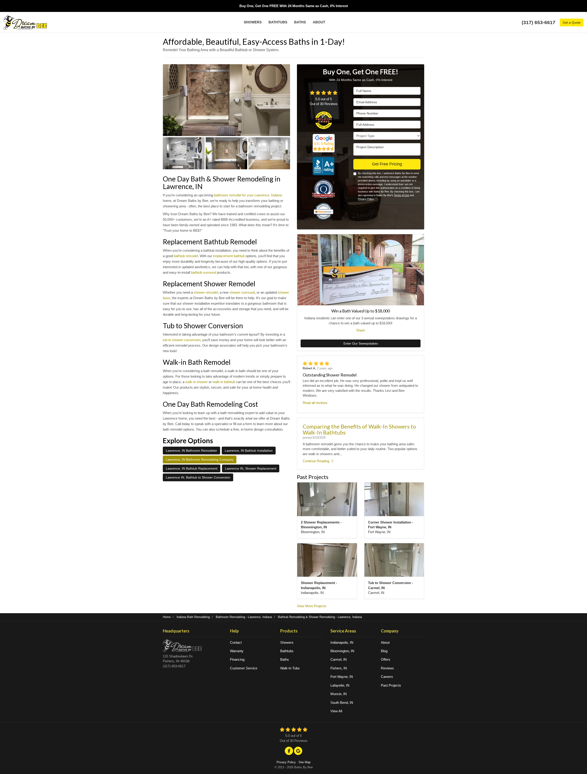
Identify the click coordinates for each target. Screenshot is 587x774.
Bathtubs (287, 651)
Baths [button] (300, 22)
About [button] (319, 22)
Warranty (237, 651)
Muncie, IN (338, 694)
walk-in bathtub (224, 382)
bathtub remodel (186, 256)
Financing (237, 659)
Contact (236, 642)
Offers (385, 659)
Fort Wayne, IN (341, 677)
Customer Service (243, 668)
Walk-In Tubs (290, 668)
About (385, 642)
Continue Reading (316, 461)
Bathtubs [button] (278, 22)
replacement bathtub (229, 256)
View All (336, 711)
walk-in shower (196, 382)
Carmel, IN (338, 659)
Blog (384, 651)
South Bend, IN (341, 702)
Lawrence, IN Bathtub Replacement (191, 468)
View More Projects (311, 606)
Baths (284, 659)
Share (360, 330)
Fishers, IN (338, 668)
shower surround (242, 292)
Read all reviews (315, 403)
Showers (287, 642)
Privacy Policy (366, 199)
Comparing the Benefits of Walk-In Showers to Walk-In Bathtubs (359, 429)
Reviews (387, 668)
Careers (387, 677)
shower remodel (206, 292)
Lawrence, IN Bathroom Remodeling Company (199, 459)
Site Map (304, 762)
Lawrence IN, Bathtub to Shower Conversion (198, 477)
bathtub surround (203, 272)
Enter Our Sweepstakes (360, 343)
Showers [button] (253, 22)
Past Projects (391, 685)
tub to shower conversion (181, 340)
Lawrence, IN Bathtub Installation (249, 450)
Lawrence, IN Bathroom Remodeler (191, 450)
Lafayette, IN (339, 685)
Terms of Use (401, 195)
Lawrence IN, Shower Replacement (250, 468)
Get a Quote (572, 22)
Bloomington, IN (342, 651)
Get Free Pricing (387, 164)
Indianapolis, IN (341, 642)
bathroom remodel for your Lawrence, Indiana (248, 195)
